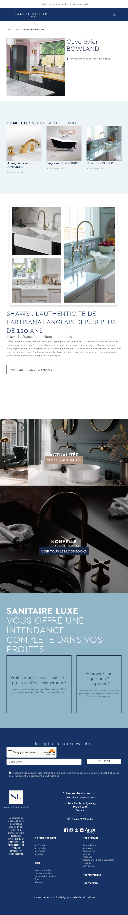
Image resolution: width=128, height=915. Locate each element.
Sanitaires (87, 847)
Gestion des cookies (45, 875)
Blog (37, 878)
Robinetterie (89, 844)
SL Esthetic (40, 847)
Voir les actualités (64, 460)
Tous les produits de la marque (90, 58)
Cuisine (86, 853)
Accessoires (88, 850)
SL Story (38, 853)
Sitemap (38, 881)
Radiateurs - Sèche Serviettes (98, 859)
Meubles (86, 862)
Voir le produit (17, 172)
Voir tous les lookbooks (64, 551)
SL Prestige (40, 844)
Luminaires (88, 865)
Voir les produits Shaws (31, 369)
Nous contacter (42, 870)
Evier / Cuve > (13, 29)
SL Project (39, 850)
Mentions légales (43, 872)
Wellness (87, 856)
